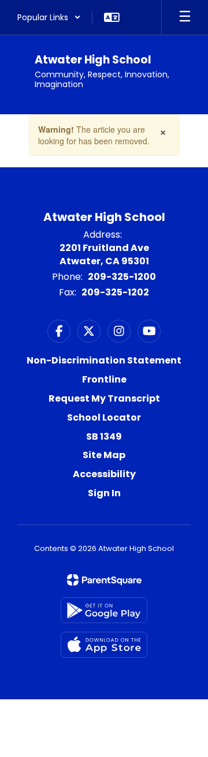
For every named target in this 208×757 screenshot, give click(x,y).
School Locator (104, 417)
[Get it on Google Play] (104, 610)
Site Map (104, 455)
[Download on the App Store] (104, 645)
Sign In (104, 493)
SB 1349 (104, 436)
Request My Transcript (104, 398)
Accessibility (104, 474)
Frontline (104, 379)
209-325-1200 (122, 276)
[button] (49, 17)
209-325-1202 (115, 292)
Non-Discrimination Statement (104, 360)
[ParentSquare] (104, 580)
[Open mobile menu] (185, 17)
